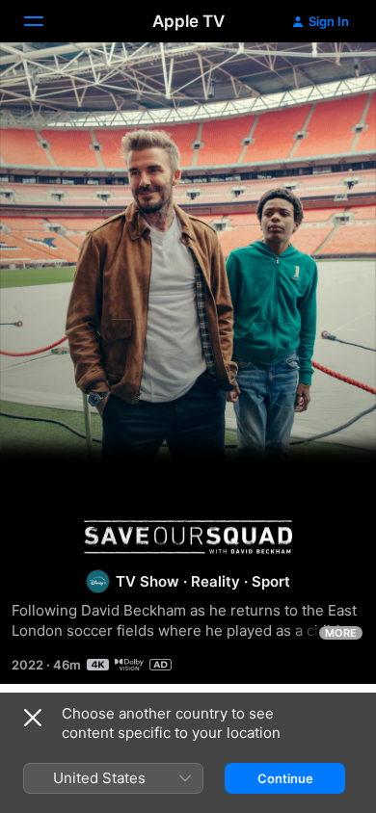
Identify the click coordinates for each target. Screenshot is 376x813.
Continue (285, 778)
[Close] (32, 717)
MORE (341, 633)
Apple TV (188, 21)
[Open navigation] (45, 21)
